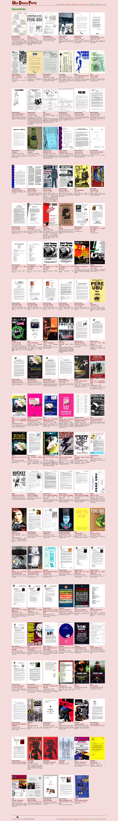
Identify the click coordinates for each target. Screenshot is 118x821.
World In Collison (35, 195)
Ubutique (53, 464)
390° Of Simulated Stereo (20, 118)
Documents (92, 4)
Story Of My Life (15, 233)
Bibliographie (75, 4)
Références (98, 4)
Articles (80, 4)
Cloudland (24, 155)
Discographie (68, 4)
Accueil (57, 4)
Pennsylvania (30, 233)
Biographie (62, 4)
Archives (104, 4)
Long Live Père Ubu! (17, 384)
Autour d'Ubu (85, 4)
